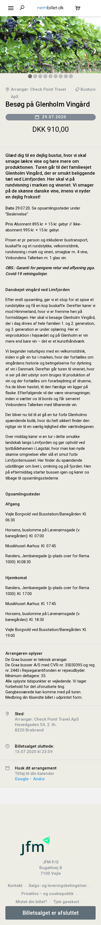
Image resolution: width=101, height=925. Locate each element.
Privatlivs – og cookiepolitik (47, 893)
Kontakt (15, 885)
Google (22, 779)
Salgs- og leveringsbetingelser (58, 885)
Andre (39, 779)
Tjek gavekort (66, 901)
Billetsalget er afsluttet (51, 913)
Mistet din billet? (31, 901)
